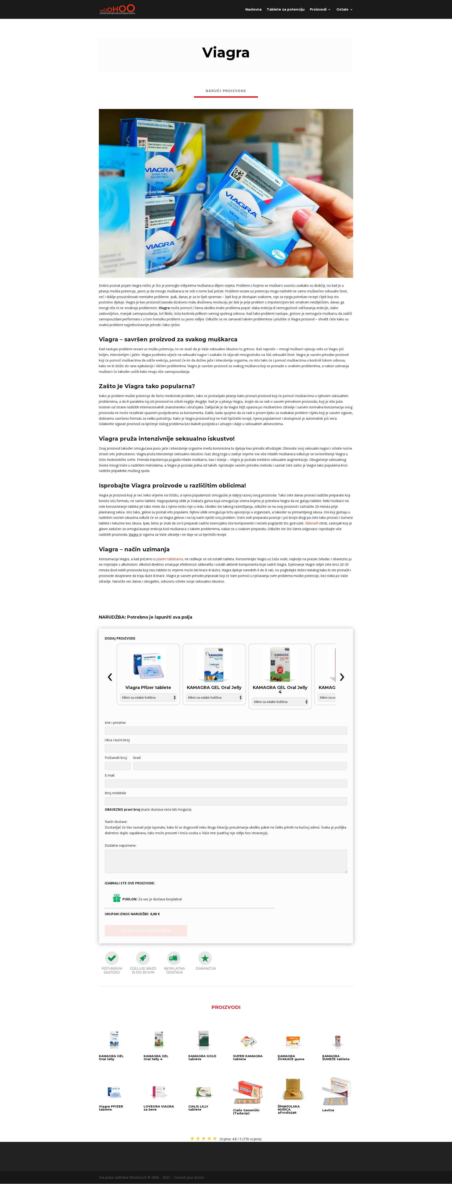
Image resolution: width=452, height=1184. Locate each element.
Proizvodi (318, 10)
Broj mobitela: (115, 793)
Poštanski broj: (116, 757)
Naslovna (253, 10)
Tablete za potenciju (286, 10)
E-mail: (110, 775)
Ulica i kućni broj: (117, 740)
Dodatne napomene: (120, 845)
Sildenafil (311, 523)
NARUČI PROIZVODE (226, 91)
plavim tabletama (170, 559)
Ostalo (342, 10)
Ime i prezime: (115, 722)
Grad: (137, 757)
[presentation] (110, 677)
